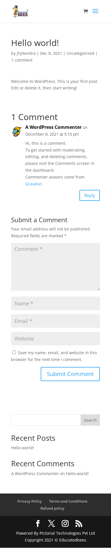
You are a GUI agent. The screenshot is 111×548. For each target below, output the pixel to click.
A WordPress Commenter (53, 127)
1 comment (21, 60)
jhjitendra (26, 53)
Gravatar (33, 183)
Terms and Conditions (68, 501)
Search (90, 420)
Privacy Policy (29, 501)
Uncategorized (80, 53)
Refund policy (52, 508)
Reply (89, 195)
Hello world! (22, 447)
